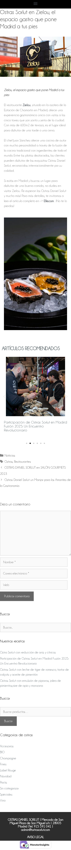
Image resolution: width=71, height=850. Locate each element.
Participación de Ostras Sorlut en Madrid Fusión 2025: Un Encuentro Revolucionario (35, 426)
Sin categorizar (9, 788)
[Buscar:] (35, 627)
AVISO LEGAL (35, 837)
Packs (3, 782)
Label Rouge (8, 770)
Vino (3, 800)
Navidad (5, 776)
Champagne (8, 758)
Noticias (10, 455)
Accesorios (7, 746)
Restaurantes (22, 461)
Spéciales (6, 794)
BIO (2, 752)
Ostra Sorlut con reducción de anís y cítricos (28, 652)
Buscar (8, 721)
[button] (35, 3)
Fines (3, 764)
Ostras (9, 461)
